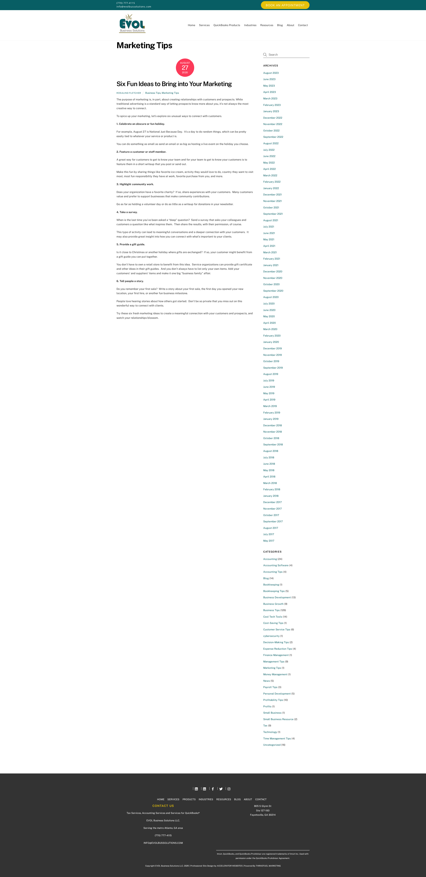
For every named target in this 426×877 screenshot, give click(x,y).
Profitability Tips (273, 700)
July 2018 (268, 457)
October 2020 (271, 284)
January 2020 (271, 342)
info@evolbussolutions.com (133, 6)
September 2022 (273, 136)
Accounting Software (276, 565)
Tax (265, 725)
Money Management (275, 674)
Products (189, 799)
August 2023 (271, 72)
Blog (280, 25)
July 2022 (269, 149)
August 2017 (270, 527)
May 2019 (268, 393)
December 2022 (272, 117)
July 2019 (268, 380)
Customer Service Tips (276, 629)
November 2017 (272, 508)
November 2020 (272, 278)
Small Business (272, 712)
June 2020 (269, 310)
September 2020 (273, 290)
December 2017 (272, 502)
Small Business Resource (278, 719)
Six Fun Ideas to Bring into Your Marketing (174, 84)
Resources (266, 25)
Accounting (270, 559)
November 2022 (272, 124)
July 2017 (268, 534)
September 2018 (273, 444)
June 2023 (269, 79)
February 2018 (271, 489)
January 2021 (270, 265)
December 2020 (272, 271)
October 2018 (271, 438)
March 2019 (270, 406)
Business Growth (273, 603)
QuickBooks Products (226, 25)
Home (191, 25)
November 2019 (272, 354)
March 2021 (270, 252)
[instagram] (229, 788)
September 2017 (273, 521)
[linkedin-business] (204, 788)
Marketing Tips (170, 92)
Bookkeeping (271, 584)
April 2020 (269, 322)
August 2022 (271, 143)
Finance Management (276, 655)
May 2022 (269, 162)
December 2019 (272, 348)
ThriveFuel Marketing (268, 866)
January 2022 (271, 188)
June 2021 (269, 233)
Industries (250, 25)
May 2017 (268, 540)
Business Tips (153, 92)
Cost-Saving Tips (273, 623)
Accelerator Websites (229, 866)
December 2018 (272, 425)
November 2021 (272, 201)
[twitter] (220, 788)
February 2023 (272, 105)
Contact (303, 25)
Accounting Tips (273, 571)
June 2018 (269, 463)
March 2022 (270, 175)
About (290, 25)
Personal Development (277, 693)
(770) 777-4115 (125, 2)
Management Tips (273, 661)
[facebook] (212, 788)
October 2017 (271, 515)
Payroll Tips (270, 687)
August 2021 (270, 220)
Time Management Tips (277, 738)
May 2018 (268, 470)
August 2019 (270, 374)
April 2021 (269, 245)
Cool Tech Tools (272, 616)
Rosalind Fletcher (128, 93)
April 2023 (269, 92)
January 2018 (271, 495)
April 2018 (269, 476)
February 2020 (272, 335)
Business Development (277, 597)
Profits (267, 706)
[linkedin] (196, 788)
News (266, 680)
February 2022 (272, 181)
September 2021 (273, 213)
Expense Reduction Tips (277, 648)
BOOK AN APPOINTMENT (285, 5)
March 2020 (270, 329)
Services (204, 25)
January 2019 (270, 418)
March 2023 (270, 98)
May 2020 (269, 316)
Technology (270, 732)
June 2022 (269, 156)
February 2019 (271, 412)
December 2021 (272, 194)
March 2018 (270, 483)
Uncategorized (272, 744)
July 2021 (268, 226)
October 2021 (271, 207)
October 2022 (271, 130)
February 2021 (271, 258)
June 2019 (269, 386)
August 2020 (271, 297)
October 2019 (271, 361)
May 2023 (269, 85)
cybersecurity (271, 636)
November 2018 (272, 431)
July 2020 (269, 303)
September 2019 (273, 367)
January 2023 (271, 111)
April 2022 (269, 169)
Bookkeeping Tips (274, 591)
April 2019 (269, 399)
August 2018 (270, 451)
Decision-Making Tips (276, 642)
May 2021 (268, 239)
